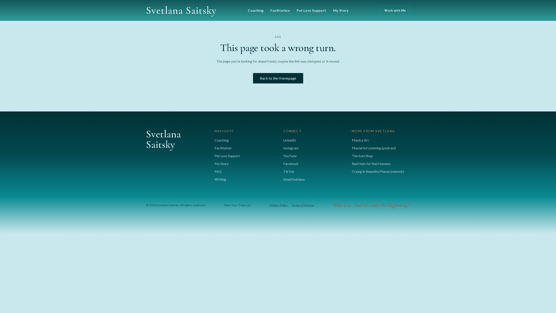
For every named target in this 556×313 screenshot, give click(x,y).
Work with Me (395, 10)
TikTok (288, 171)
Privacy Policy (278, 205)
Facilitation (280, 10)
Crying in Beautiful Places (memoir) (378, 171)
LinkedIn (289, 140)
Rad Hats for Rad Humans (371, 163)
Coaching (255, 10)
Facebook (290, 163)
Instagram (290, 148)
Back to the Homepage (278, 78)
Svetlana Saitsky (181, 10)
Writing (220, 179)
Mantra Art (360, 140)
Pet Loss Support (311, 10)
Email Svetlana (294, 179)
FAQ (218, 171)
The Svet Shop (362, 156)
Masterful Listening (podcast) (374, 148)
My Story (341, 10)
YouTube (290, 156)
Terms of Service (302, 205)
